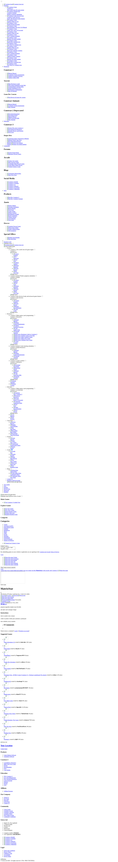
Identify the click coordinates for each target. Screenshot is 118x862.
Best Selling (15, 227)
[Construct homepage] (14, 4)
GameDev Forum (8, 811)
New (5, 486)
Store (5, 190)
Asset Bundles (16, 237)
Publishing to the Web (20, 85)
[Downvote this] (18, 595)
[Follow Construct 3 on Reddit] (12, 182)
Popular (6, 487)
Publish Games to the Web (28, 335)
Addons (14, 205)
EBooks (13, 208)
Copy (2, 554)
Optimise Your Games (26, 340)
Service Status (7, 856)
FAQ (12, 132)
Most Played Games (19, 164)
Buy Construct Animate (16, 199)
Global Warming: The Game (11, 720)
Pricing (5, 765)
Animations (16, 207)
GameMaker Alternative (10, 762)
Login (9, 242)
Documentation (8, 767)
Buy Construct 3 (14, 197)
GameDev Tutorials (9, 812)
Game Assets (7, 809)
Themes (14, 217)
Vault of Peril (7, 707)
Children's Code (8, 853)
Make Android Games (26, 337)
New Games (11, 510)
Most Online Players (17, 165)
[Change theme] (14, 482)
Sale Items (13, 239)
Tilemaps (13, 218)
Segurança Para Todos (9, 713)
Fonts (12, 210)
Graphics (14, 213)
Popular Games (12, 511)
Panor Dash (7, 648)
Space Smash (7, 668)
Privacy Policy (7, 852)
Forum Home (15, 152)
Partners (6, 782)
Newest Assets (17, 226)
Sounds (17, 214)
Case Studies (7, 770)
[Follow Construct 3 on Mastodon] (13, 189)
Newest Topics (17, 154)
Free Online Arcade (9, 815)
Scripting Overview (17, 76)
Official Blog (17, 173)
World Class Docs (17, 140)
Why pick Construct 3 (17, 128)
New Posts (14, 175)
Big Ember (7, 688)
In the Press (7, 802)
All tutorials (14, 91)
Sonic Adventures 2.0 (9, 642)
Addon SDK (15, 77)
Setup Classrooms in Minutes (21, 138)
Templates (14, 215)
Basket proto (7, 694)
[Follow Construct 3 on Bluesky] (13, 186)
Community (7, 146)
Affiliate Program (8, 791)
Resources (6, 66)
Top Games (15, 161)
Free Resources (18, 129)
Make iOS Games (25, 338)
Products (6, 5)
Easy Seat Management (10, 777)
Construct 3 (22, 249)
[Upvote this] (6, 595)
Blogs (8, 469)
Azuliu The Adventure (10, 662)
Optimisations (18, 89)
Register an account (24, 631)
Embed (12, 597)
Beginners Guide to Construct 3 (29, 334)
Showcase (6, 490)
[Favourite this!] (8, 600)
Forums (9, 436)
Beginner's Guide (15, 84)
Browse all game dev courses (18, 97)
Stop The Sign (7, 726)
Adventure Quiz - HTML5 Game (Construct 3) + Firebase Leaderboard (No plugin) (25, 675)
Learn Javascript (8, 780)
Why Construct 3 (8, 776)
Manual (14, 73)
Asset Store (10, 420)
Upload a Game (16, 166)
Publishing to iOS (16, 88)
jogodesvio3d (7, 681)
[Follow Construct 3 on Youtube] (13, 183)
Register (6, 242)
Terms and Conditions (9, 850)
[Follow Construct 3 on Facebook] (13, 187)
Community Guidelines (10, 816)
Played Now (7, 489)
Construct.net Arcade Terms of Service (49, 552)
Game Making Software (10, 755)
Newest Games (15, 162)
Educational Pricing (15, 141)
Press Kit (6, 800)
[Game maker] (14, 245)
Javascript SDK (15, 118)
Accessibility (7, 855)
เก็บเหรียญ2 (7, 655)
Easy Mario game (8, 700)
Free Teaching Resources (10, 779)
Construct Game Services (26, 296)
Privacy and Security (18, 131)
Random (6, 492)
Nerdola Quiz (7, 733)
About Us (6, 797)
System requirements (18, 74)
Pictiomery (7, 739)
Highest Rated (16, 229)
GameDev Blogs (8, 814)
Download (16, 114)
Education (6, 121)
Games (13, 211)
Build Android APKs (18, 86)
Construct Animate (22, 276)
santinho (3, 602)
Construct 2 (17, 360)
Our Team (6, 799)
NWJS (15, 115)
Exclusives (13, 230)
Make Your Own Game (10, 764)
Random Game (13, 514)
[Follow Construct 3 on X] (11, 184)
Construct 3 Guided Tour (13, 502)
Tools (12, 220)
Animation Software (9, 756)
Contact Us (10, 479)
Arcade (9, 450)
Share (11, 598)
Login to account (16, 480)
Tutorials (13, 107)
